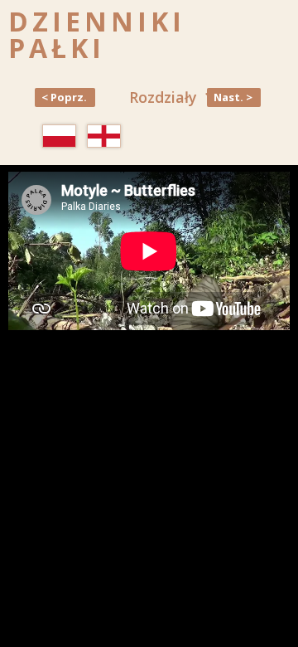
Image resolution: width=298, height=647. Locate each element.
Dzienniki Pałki (96, 34)
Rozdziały (163, 97)
